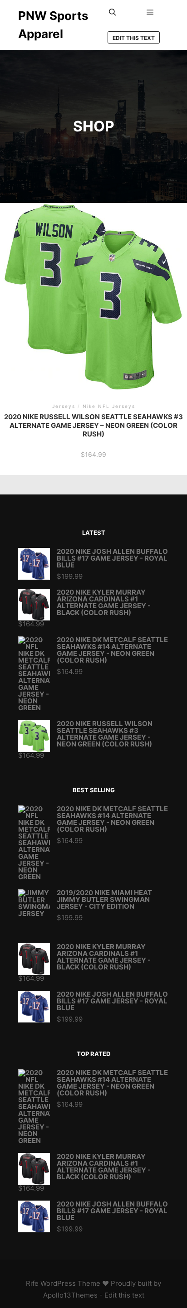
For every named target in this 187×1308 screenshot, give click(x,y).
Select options (94, 302)
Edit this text (134, 37)
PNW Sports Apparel (53, 25)
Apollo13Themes (70, 1295)
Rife (32, 1283)
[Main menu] (150, 12)
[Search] (112, 12)
